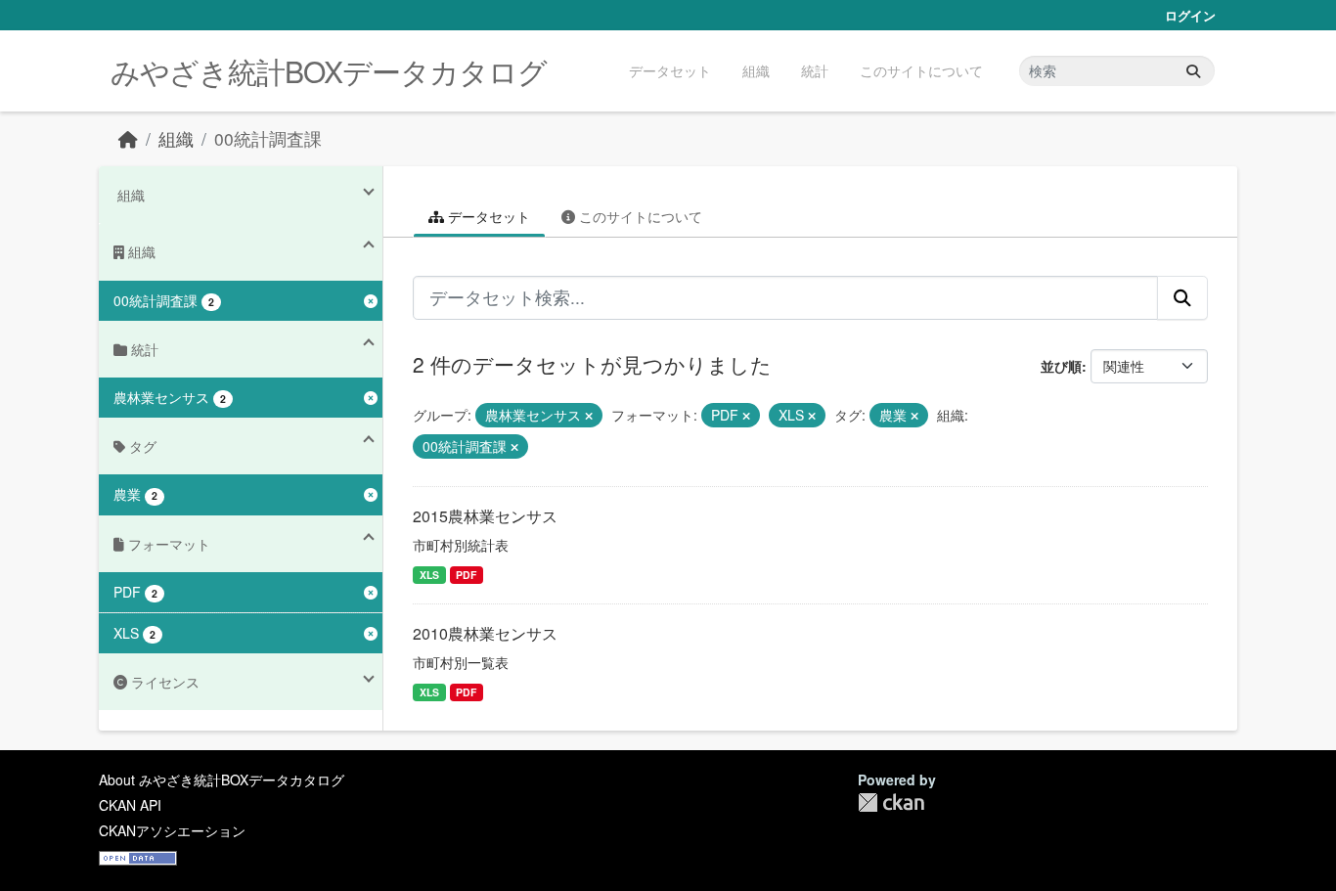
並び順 (1061, 366)
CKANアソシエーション (172, 830)
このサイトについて (921, 70)
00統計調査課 (268, 138)
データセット (670, 70)
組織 (756, 70)
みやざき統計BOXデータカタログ (329, 71)
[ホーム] (128, 138)
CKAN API (130, 805)
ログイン (1190, 15)
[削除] (589, 415)
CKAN (891, 802)
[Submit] (1193, 71)
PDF (466, 574)
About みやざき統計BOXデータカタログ (221, 779)
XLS (429, 574)
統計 (814, 70)
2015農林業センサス (485, 516)
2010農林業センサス (485, 633)
